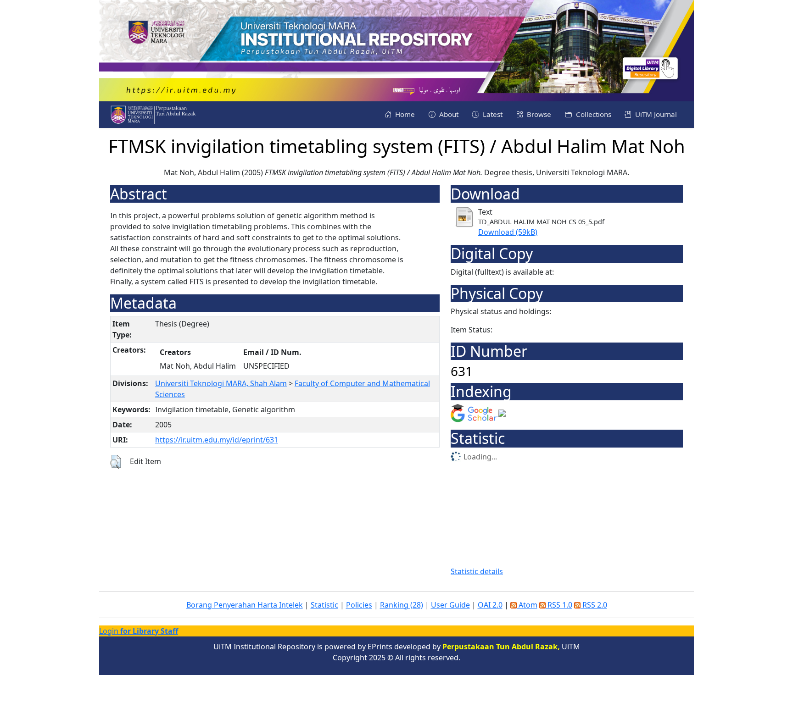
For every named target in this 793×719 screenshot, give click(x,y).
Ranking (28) (401, 605)
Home (404, 114)
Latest (492, 114)
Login (138, 631)
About (447, 114)
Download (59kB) (507, 232)
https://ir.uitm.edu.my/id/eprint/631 (216, 440)
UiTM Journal (655, 114)
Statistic (324, 605)
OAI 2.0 (490, 605)
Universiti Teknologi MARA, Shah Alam (221, 383)
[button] (115, 462)
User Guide (450, 605)
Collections (592, 114)
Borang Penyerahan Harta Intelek (244, 605)
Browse (538, 114)
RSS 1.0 (559, 605)
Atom (527, 605)
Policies (359, 605)
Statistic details (477, 571)
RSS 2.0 (594, 605)
